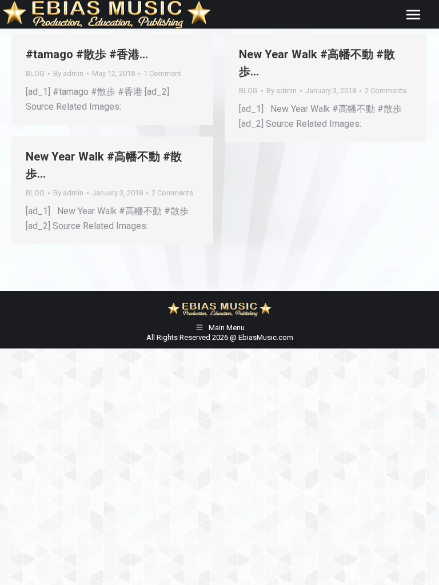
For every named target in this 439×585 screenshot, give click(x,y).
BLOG (35, 73)
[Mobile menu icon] (413, 15)
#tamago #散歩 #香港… (87, 54)
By (68, 73)
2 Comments (385, 90)
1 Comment (162, 73)
